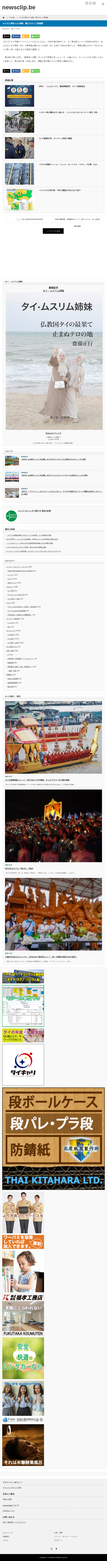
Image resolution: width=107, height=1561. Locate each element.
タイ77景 (11, 591)
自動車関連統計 (13, 683)
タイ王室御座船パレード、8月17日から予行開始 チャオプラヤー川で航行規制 (37, 780)
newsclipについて (9, 1510)
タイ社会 (17, 29)
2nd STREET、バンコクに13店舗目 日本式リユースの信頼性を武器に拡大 (32, 539)
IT (8, 655)
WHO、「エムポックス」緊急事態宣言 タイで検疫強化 (62, 86)
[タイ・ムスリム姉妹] (54, 429)
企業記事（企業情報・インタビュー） (21, 658)
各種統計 (9, 674)
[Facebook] (56, 1548)
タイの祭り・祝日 (14, 599)
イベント (11, 575)
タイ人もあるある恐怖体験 (17, 611)
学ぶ (9, 627)
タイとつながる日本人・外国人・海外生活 (22, 607)
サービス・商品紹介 (13, 619)
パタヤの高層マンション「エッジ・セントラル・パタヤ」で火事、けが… (69, 164)
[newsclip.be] (18, 7)
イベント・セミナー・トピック (17, 567)
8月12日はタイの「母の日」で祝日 (19, 868)
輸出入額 (11, 686)
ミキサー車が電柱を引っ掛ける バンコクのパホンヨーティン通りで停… (69, 112)
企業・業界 (10, 651)
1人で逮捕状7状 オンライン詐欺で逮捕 (55, 138)
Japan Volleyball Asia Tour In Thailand (20, 571)
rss (86, 3)
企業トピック (12, 583)
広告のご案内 (7, 1499)
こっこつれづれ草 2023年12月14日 (29, 219)
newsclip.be (51, 1557)
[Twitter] (51, 1548)
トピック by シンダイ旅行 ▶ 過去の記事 (34, 511)
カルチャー (10, 587)
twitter (90, 3)
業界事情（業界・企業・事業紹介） (20, 667)
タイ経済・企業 (13, 643)
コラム (8, 603)
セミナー (11, 579)
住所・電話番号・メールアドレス (14, 1522)
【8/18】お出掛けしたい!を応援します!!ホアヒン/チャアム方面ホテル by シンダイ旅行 (53, 459)
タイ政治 (11, 635)
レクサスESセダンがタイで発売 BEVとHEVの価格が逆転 (26, 547)
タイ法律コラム (11, 646)
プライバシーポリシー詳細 (12, 1487)
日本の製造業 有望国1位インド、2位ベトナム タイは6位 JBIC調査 (78, 220)
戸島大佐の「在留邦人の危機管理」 (20, 615)
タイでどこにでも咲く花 (16, 595)
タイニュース (10, 630)
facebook (94, 3)
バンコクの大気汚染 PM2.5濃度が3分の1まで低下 (60, 190)
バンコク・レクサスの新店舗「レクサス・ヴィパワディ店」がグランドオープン (33, 551)
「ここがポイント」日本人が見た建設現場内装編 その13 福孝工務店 (29, 543)
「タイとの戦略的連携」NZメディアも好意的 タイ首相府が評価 (28, 535)
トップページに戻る (53, 231)
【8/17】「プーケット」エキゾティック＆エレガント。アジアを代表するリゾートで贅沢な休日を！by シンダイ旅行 (61, 493)
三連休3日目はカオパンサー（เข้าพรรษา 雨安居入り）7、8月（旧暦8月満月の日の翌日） (41, 957)
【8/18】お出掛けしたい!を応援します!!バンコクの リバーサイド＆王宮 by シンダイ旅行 (54, 475)
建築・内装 (12, 671)
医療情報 (11, 662)
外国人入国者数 (13, 678)
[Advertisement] (53, 256)
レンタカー (11, 623)
